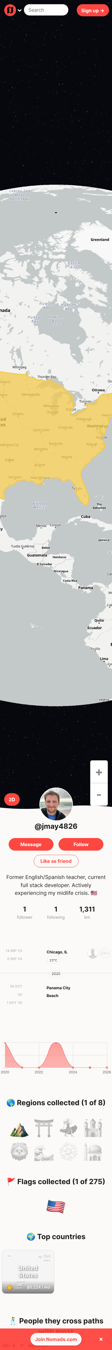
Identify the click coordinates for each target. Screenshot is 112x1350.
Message (31, 844)
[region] (56, 445)
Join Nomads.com (56, 1339)
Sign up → (93, 10)
